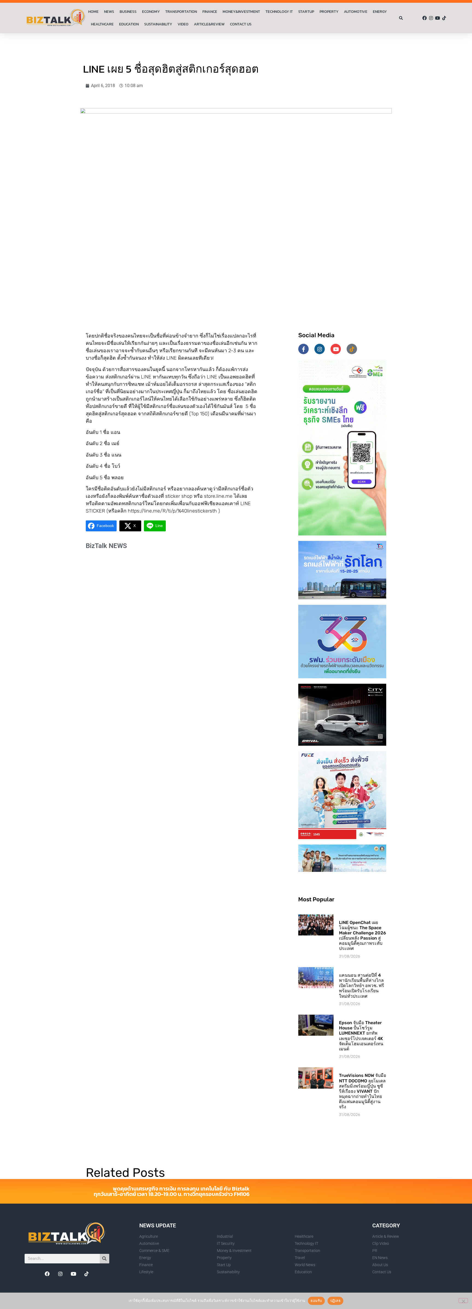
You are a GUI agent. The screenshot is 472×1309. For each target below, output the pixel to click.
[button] (400, 18)
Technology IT (279, 11)
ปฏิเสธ (335, 1300)
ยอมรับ (316, 1300)
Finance (209, 11)
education (129, 24)
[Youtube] (437, 18)
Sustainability (158, 24)
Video (183, 24)
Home (93, 11)
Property (329, 11)
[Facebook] (424, 18)
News (109, 11)
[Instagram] (431, 18)
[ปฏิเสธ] (463, 1300)
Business (128, 11)
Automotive (355, 11)
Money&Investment (241, 11)
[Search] (104, 1258)
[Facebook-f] (303, 349)
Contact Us (241, 24)
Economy (151, 11)
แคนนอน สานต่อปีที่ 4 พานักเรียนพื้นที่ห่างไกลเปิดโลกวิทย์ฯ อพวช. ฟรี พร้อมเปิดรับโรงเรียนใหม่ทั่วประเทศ (361, 986)
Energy (380, 11)
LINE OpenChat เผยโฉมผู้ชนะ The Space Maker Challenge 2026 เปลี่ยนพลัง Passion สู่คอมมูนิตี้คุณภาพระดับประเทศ (362, 935)
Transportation (181, 11)
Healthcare (102, 24)
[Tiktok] (444, 18)
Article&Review (209, 24)
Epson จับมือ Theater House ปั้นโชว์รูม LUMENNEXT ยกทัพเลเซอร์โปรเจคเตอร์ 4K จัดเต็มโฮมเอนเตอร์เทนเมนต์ (361, 1036)
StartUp (306, 11)
